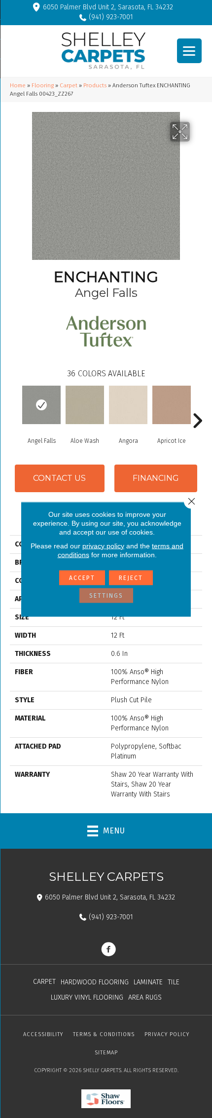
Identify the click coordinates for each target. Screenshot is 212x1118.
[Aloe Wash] (84, 405)
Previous (14, 406)
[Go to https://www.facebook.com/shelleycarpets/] (108, 950)
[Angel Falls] (41, 405)
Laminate (148, 982)
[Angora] (128, 405)
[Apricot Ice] (171, 405)
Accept (82, 577)
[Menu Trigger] (189, 50)
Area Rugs (145, 997)
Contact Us (59, 478)
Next (197, 406)
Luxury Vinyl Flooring (87, 997)
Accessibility (43, 1034)
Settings (106, 595)
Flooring (43, 85)
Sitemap (106, 1052)
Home (18, 85)
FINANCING (156, 478)
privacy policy (103, 545)
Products (94, 85)
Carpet (68, 85)
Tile (173, 982)
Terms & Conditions (104, 1034)
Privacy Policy (166, 1034)
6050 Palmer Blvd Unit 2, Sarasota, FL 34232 (108, 7)
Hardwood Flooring (95, 982)
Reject (131, 577)
